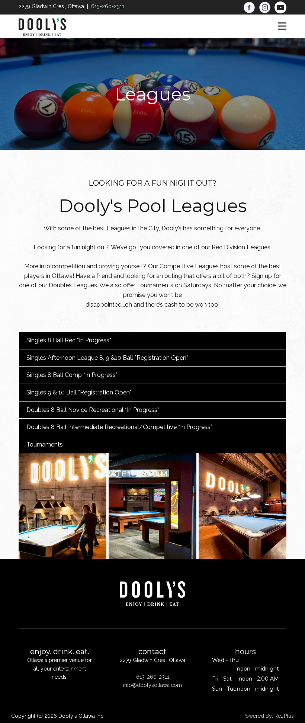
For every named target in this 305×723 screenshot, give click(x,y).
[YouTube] (280, 7)
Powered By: (258, 716)
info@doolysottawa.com (152, 685)
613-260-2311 (107, 6)
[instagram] (265, 7)
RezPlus (284, 716)
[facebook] (249, 7)
